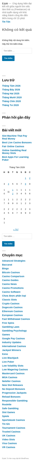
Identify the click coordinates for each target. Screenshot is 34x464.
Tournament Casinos (13, 428)
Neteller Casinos (11, 381)
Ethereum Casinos (12, 311)
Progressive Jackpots (14, 393)
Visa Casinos (9, 443)
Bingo (5, 268)
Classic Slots (9, 299)
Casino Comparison (13, 276)
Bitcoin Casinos (11, 272)
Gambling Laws (10, 327)
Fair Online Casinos (13, 146)
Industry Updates (11, 342)
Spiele (5, 416)
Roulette (6, 404)
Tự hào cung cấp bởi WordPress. (18, 458)
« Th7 (16, 229)
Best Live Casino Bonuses (17, 142)
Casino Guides (10, 280)
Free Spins (8, 323)
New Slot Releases (12, 385)
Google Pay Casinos (13, 338)
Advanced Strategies (13, 260)
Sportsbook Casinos (13, 420)
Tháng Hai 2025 (10, 93)
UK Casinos (8, 435)
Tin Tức (6, 21)
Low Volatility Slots (12, 365)
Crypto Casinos (10, 303)
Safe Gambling (10, 408)
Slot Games (8, 412)
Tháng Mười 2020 (12, 97)
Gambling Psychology (14, 330)
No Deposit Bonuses (13, 389)
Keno (5, 354)
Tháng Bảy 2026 (11, 89)
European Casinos (12, 315)
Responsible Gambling (14, 400)
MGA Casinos (9, 377)
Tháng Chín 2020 (11, 101)
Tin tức (6, 424)
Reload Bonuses (11, 396)
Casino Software (11, 292)
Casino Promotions (13, 288)
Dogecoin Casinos (12, 307)
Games (6, 334)
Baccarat (7, 264)
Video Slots (8, 439)
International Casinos (14, 346)
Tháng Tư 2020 (10, 105)
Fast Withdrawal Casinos (16, 319)
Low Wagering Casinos (15, 369)
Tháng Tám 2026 (11, 85)
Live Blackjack (10, 358)
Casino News (9, 284)
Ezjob (5, 3)
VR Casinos (8, 447)
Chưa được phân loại (14, 295)
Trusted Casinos (11, 431)
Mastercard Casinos (13, 373)
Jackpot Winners (11, 350)
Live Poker (8, 362)
